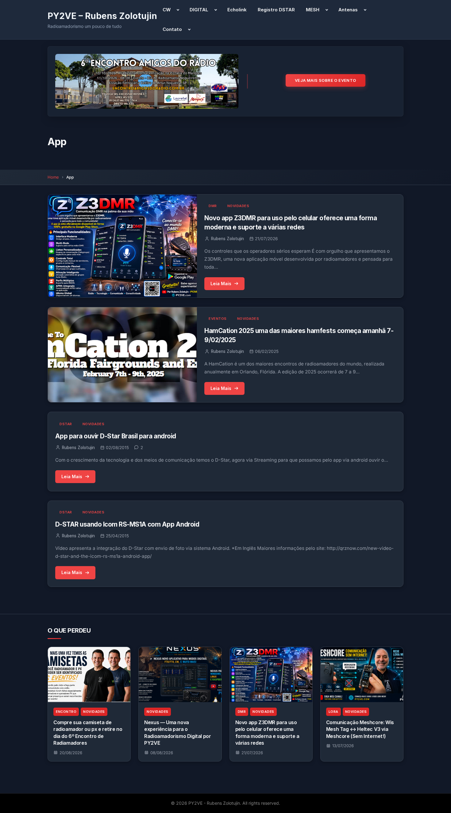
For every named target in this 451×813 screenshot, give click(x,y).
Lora (333, 712)
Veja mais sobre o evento (325, 80)
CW (167, 10)
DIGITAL (199, 10)
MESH (312, 10)
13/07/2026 (343, 745)
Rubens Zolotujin (227, 238)
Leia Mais (220, 283)
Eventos (218, 318)
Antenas (348, 10)
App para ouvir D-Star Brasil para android (115, 436)
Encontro (66, 712)
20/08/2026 (71, 752)
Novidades (238, 206)
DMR (213, 206)
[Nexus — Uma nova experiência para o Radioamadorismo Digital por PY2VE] (180, 674)
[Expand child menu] (178, 10)
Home (53, 177)
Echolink (237, 10)
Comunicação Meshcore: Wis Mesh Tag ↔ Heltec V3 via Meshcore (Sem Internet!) (360, 729)
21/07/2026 (252, 752)
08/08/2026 (161, 752)
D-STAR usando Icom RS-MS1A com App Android (127, 524)
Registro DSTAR (276, 10)
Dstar (66, 424)
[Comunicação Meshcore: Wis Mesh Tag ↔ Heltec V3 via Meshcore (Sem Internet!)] (362, 674)
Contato (172, 29)
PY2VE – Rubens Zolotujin (102, 16)
